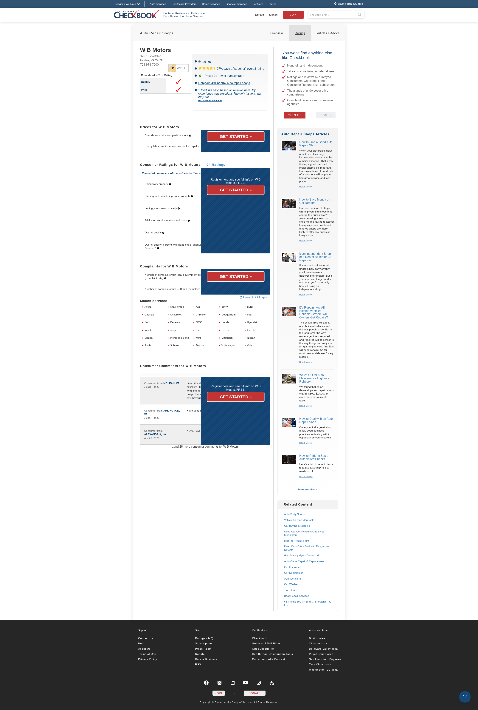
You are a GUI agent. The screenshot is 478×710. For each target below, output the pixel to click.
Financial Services (236, 3)
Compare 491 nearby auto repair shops (224, 83)
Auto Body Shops (294, 514)
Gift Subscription (263, 648)
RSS (198, 664)
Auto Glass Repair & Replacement (304, 561)
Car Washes (291, 584)
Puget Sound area (321, 653)
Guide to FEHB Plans (266, 643)
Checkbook (259, 638)
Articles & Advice (328, 33)
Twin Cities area (320, 664)
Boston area (317, 638)
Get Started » (236, 136)
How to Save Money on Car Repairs (314, 201)
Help (141, 643)
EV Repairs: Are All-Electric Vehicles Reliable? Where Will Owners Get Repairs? (313, 312)
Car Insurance (292, 567)
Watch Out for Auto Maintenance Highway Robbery (314, 378)
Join (293, 14)
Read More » (306, 186)
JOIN (218, 693)
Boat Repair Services (296, 595)
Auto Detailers (292, 578)
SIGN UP (295, 115)
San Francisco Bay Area (325, 659)
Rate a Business (206, 659)
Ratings (300, 33)
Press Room (203, 648)
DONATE (254, 693)
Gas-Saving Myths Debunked (301, 555)
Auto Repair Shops (157, 33)
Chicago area (318, 643)
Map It (180, 68)
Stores (272, 3)
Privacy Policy (147, 659)
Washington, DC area (323, 669)
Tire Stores (290, 590)
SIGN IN (325, 115)
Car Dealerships (293, 572)
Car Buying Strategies (297, 525)
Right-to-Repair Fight (296, 540)
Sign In (273, 14)
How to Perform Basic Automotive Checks (313, 457)
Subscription (203, 643)
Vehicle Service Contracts (299, 519)
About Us (144, 648)
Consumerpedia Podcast (268, 659)
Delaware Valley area (323, 648)
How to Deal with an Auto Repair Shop (316, 420)
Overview (276, 33)
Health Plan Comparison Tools (272, 653)
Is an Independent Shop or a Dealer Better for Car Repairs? (315, 257)
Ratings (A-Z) (204, 638)
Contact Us (145, 638)
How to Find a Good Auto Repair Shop (316, 144)
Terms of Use (147, 653)
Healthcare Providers (184, 3)
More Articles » (307, 489)
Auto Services (158, 3)
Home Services (211, 3)
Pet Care (258, 3)
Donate (259, 14)
